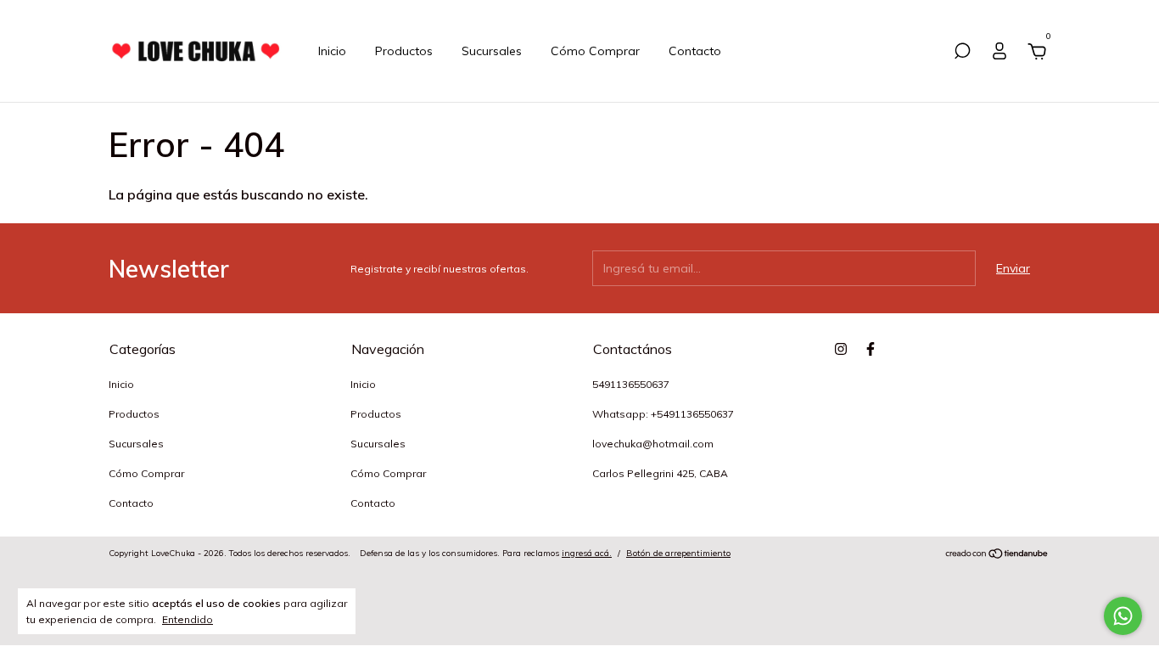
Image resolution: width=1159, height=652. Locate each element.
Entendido (187, 619)
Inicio (332, 51)
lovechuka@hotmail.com (653, 443)
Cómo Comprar (595, 51)
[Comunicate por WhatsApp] (1123, 616)
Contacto (695, 51)
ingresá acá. (587, 553)
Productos (404, 51)
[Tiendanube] (997, 555)
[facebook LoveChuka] (870, 349)
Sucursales (492, 51)
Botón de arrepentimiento (678, 553)
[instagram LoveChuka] (841, 349)
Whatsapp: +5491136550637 (663, 414)
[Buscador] (962, 53)
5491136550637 (630, 384)
